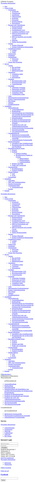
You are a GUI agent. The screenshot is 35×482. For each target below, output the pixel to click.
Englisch (14, 152)
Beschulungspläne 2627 (19, 82)
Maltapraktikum (24, 158)
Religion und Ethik (17, 163)
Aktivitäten (11, 180)
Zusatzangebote (12, 167)
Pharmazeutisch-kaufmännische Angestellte (17, 415)
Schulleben (7, 179)
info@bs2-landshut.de (7, 458)
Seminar (10, 43)
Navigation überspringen (8, 3)
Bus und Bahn (16, 67)
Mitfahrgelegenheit (17, 70)
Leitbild (14, 50)
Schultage (11, 79)
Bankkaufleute (16, 111)
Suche (3, 480)
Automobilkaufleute (18, 109)
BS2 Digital (11, 101)
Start (5, 6)
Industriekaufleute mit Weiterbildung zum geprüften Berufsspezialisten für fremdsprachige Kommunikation (23, 114)
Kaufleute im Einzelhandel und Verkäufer (16, 396)
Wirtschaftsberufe (13, 108)
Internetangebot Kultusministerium (18, 98)
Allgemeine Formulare (18, 87)
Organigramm (16, 13)
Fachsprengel (12, 177)
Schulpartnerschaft (17, 187)
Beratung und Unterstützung (16, 25)
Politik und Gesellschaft (19, 165)
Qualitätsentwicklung (14, 48)
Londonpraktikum (24, 162)
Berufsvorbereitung (14, 141)
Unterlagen (15, 76)
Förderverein (12, 54)
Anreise (10, 65)
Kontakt (6, 190)
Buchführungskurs (17, 168)
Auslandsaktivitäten (14, 185)
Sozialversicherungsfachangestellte (14, 401)
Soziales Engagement (14, 184)
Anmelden (4, 447)
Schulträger (11, 55)
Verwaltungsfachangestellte (20, 131)
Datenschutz (8, 464)
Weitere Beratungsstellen (19, 42)
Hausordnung (16, 23)
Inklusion (14, 40)
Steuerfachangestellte (18, 130)
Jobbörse (10, 103)
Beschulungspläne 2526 (19, 81)
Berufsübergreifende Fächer (16, 148)
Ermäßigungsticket (13, 104)
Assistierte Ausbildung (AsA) (20, 32)
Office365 (7, 434)
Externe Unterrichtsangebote (16, 99)
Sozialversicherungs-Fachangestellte (22, 128)
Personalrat (15, 20)
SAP (13, 174)
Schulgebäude (12, 57)
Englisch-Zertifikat (21, 153)
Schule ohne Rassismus (15, 62)
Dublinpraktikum (24, 160)
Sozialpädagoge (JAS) (18, 30)
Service (6, 64)
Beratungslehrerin (17, 27)
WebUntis (7, 431)
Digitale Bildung (13, 172)
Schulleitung (15, 15)
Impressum (7, 463)
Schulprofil (15, 11)
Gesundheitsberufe (13, 133)
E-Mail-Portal (8, 433)
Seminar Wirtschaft (17, 45)
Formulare (11, 86)
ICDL (13, 175)
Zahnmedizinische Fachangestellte (22, 140)
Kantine (10, 189)
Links (10, 96)
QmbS (14, 52)
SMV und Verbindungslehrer (16, 182)
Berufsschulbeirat (17, 21)
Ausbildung (7, 106)
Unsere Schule (8, 8)
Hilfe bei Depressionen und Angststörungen (20, 34)
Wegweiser (15, 59)
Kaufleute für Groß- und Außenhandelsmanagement (20, 125)
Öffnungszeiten (16, 16)
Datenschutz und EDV (18, 89)
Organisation (12, 10)
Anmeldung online (17, 74)
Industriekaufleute (17, 118)
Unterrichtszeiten (17, 84)
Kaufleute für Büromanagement (21, 119)
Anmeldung (11, 72)
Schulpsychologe (17, 28)
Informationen (16, 77)
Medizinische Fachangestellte (20, 135)
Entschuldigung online (18, 91)
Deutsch (14, 150)
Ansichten (15, 60)
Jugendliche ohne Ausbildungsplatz (22, 143)
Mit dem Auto (16, 69)
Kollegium (15, 18)
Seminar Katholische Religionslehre (22, 47)
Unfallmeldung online (18, 94)
